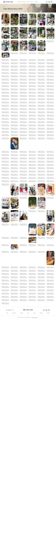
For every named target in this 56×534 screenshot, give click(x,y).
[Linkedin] (8, 310)
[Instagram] (6, 310)
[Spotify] (13, 310)
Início (4, 6)
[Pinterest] (11, 310)
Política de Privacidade (34, 317)
